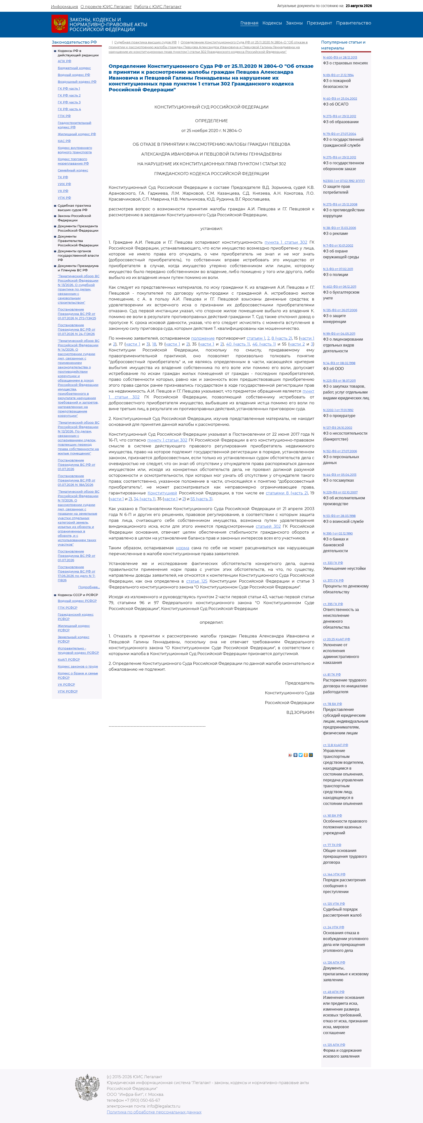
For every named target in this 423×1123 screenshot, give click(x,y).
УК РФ (63, 191)
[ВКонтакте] (295, 754)
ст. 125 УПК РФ (334, 904)
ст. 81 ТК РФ (332, 674)
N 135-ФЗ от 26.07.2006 (340, 310)
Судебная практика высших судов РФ (145, 42)
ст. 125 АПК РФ (334, 1045)
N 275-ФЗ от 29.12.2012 (339, 157)
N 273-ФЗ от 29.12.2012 (339, 116)
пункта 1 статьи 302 (286, 242)
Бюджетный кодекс (74, 68)
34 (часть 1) (144, 499)
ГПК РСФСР (67, 607)
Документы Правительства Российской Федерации (78, 240)
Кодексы (272, 23)
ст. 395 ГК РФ (333, 604)
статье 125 (196, 581)
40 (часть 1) (238, 344)
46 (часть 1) (264, 344)
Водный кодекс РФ (74, 75)
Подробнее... (89, 587)
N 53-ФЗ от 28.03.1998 (339, 516)
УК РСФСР (66, 684)
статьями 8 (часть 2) (287, 493)
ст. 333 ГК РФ (333, 563)
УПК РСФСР (68, 691)
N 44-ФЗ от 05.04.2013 (339, 475)
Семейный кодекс (73, 170)
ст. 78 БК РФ (332, 704)
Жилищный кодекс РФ (77, 134)
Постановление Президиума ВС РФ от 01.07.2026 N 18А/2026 (76, 480)
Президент (319, 23)
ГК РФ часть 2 (69, 95)
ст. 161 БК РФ (332, 815)
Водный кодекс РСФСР (77, 601)
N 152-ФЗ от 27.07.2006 (340, 451)
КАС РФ (64, 141)
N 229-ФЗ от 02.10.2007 (340, 492)
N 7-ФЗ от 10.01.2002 (338, 245)
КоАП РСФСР (69, 659)
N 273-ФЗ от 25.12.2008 (340, 204)
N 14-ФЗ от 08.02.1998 (339, 363)
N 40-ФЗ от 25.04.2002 (340, 98)
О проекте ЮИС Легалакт (106, 6)
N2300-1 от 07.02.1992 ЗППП (344, 181)
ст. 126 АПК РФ (334, 962)
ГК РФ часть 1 (69, 88)
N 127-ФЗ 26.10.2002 (337, 428)
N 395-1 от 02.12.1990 (338, 533)
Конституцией (162, 493)
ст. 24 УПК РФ (333, 927)
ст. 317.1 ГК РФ (333, 580)
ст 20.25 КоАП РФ (336, 639)
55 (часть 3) (201, 499)
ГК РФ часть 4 (69, 109)
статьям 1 (256, 338)
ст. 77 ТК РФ (332, 845)
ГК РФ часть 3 (69, 102)
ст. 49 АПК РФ (333, 992)
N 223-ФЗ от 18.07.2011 (339, 380)
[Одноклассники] (305, 754)
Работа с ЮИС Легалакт (157, 6)
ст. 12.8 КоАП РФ (335, 745)
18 (154, 344)
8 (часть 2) (281, 338)
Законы (294, 23)
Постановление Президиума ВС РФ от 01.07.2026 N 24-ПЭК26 (76, 329)
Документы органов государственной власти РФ (78, 255)
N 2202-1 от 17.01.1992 (338, 410)
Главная (249, 23)
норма (182, 548)
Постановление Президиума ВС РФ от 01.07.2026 (76, 464)
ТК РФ (63, 177)
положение (203, 338)
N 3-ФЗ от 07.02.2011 (338, 269)
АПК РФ (64, 61)
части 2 (297, 344)
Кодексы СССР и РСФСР (78, 595)
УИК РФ (64, 184)
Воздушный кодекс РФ (77, 82)
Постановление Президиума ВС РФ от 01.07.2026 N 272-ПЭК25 (77, 313)
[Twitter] (300, 754)
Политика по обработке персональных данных (154, 1112)
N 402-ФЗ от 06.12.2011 (339, 286)
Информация (64, 6)
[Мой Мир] (311, 754)
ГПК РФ (64, 116)
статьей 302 (268, 526)
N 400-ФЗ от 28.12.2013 (340, 57)
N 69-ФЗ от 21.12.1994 (338, 75)
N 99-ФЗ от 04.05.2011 (339, 333)
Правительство (353, 23)
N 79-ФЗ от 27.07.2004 (339, 134)
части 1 (307, 338)
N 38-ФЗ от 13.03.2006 (339, 228)
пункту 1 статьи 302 (167, 440)
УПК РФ (64, 198)
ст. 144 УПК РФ (334, 874)
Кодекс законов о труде (78, 666)
